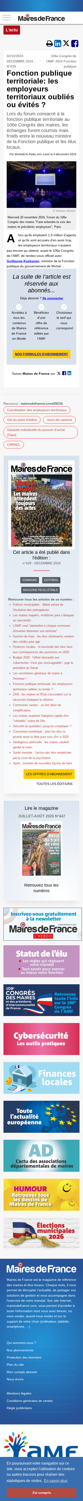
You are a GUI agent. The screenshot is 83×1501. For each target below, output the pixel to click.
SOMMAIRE (29, 580)
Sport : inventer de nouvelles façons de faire (42, 763)
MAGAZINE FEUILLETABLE (40, 590)
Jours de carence (59, 420)
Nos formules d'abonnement (41, 354)
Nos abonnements (20, 1350)
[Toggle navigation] (6, 17)
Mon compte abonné (22, 1372)
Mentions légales (19, 1393)
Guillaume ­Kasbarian (23, 261)
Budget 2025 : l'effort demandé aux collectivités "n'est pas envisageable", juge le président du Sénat (43, 663)
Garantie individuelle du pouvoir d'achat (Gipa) (36, 432)
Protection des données (24, 1357)
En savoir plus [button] (55, 1481)
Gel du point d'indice (22, 420)
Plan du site (15, 1364)
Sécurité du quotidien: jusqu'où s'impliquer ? (42, 726)
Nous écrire (15, 1379)
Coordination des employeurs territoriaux (37, 410)
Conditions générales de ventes (30, 1401)
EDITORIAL (51, 580)
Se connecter (52, 298)
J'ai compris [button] (41, 1493)
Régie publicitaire (19, 1408)
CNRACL (13, 444)
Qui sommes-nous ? (21, 1343)
